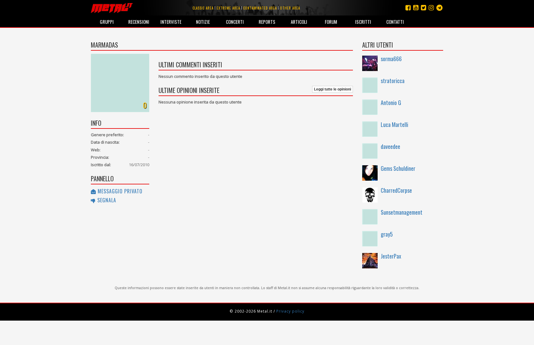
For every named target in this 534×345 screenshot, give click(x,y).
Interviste (170, 21)
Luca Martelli (394, 124)
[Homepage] (111, 7)
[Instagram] (439, 7)
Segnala (106, 200)
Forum (331, 21)
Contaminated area (260, 8)
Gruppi (107, 21)
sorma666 (391, 59)
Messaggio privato (119, 191)
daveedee (390, 146)
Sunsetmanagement (401, 212)
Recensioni (138, 21)
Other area (290, 8)
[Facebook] (408, 7)
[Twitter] (423, 7)
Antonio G (391, 103)
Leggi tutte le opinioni (332, 89)
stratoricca (393, 81)
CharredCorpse (396, 190)
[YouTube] (415, 7)
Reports (267, 21)
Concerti (235, 21)
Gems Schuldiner (398, 168)
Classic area (203, 8)
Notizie (203, 21)
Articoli (299, 21)
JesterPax (391, 256)
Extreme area (228, 8)
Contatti (395, 21)
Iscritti (363, 21)
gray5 (387, 234)
